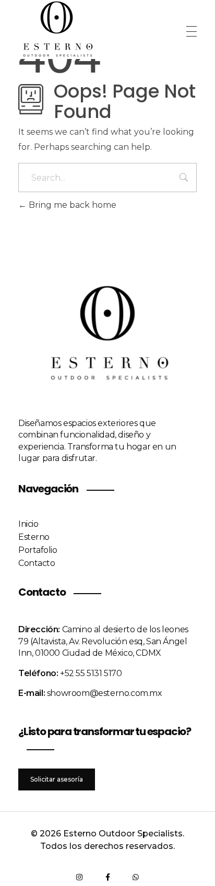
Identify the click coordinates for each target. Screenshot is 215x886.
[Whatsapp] (135, 877)
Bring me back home (71, 205)
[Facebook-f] (107, 877)
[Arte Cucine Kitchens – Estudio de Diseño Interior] (57, 29)
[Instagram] (79, 877)
